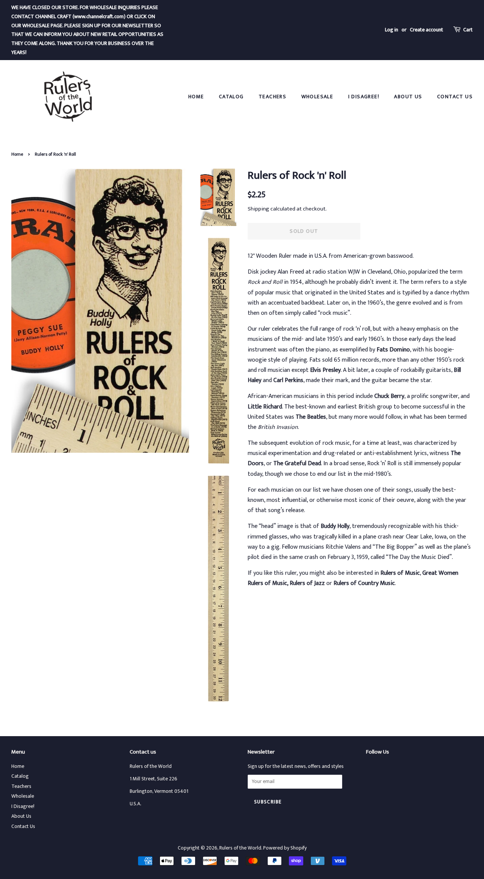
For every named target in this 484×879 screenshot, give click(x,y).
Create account (426, 29)
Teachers (272, 96)
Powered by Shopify (285, 848)
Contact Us (455, 96)
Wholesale (317, 96)
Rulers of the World (240, 848)
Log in (391, 29)
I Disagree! (363, 96)
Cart (468, 29)
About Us (408, 96)
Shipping (258, 209)
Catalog (231, 96)
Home (196, 96)
